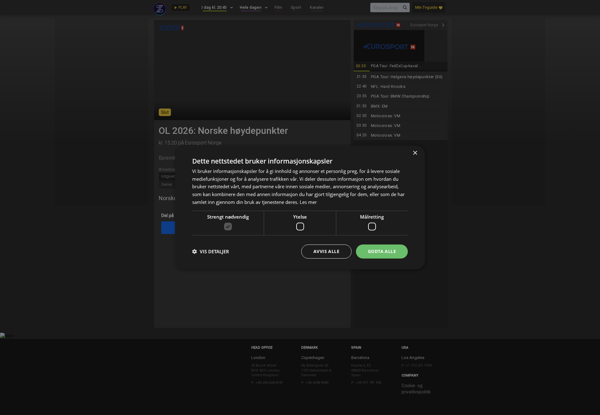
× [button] (414, 152)
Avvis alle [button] (326, 251)
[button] (210, 251)
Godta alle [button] (382, 251)
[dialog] (300, 207)
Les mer (308, 202)
